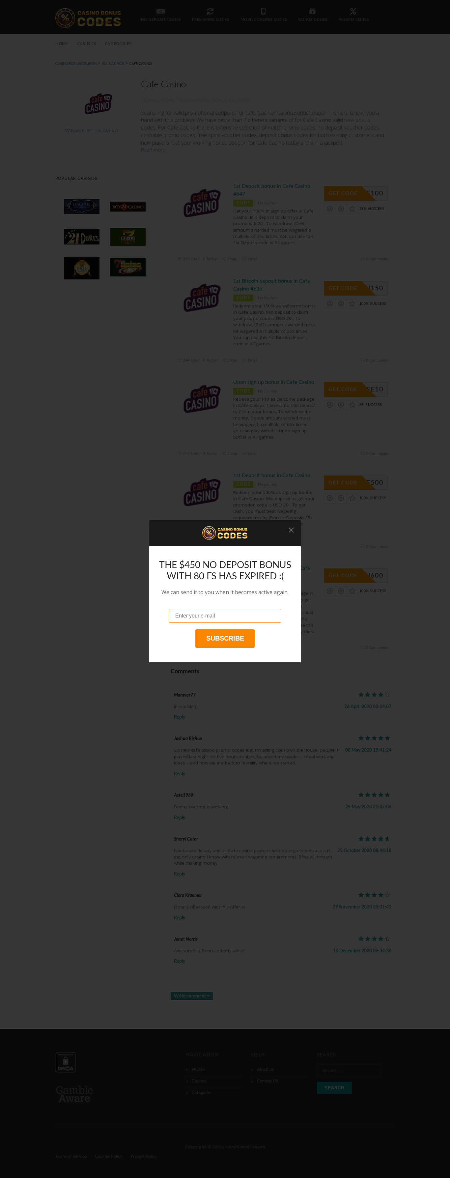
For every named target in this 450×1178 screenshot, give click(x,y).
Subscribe (225, 638)
